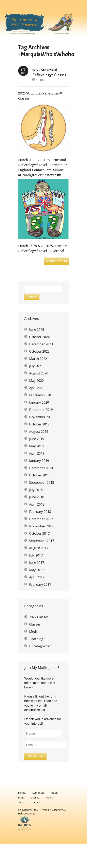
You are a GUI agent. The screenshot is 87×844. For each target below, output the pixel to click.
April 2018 (36, 504)
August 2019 (38, 431)
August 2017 (38, 548)
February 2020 (40, 395)
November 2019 (41, 417)
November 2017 (41, 526)
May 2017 (36, 570)
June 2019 (36, 439)
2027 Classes (39, 617)
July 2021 (36, 366)
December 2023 (41, 344)
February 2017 (40, 584)
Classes (34, 624)
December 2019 (41, 409)
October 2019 (39, 424)
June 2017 (36, 562)
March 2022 (38, 358)
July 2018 (36, 490)
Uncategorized (40, 646)
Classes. (35, 797)
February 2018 (40, 511)
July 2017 (36, 555)
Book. (54, 792)
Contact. (35, 802)
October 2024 (39, 337)
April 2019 (36, 453)
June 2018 (36, 497)
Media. (50, 797)
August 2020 (38, 373)
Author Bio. (38, 792)
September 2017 (41, 541)
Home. (22, 792)
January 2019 (39, 460)
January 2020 (39, 402)
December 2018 (41, 468)
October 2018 (39, 475)
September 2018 (41, 482)
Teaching (36, 639)
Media (33, 631)
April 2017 (36, 577)
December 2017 (41, 519)
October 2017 (39, 533)
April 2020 (36, 388)
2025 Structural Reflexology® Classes (49, 72)
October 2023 (39, 351)
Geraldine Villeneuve (51, 810)
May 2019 (36, 446)
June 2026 (36, 329)
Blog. (21, 797)
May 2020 (36, 380)
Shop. (21, 802)
